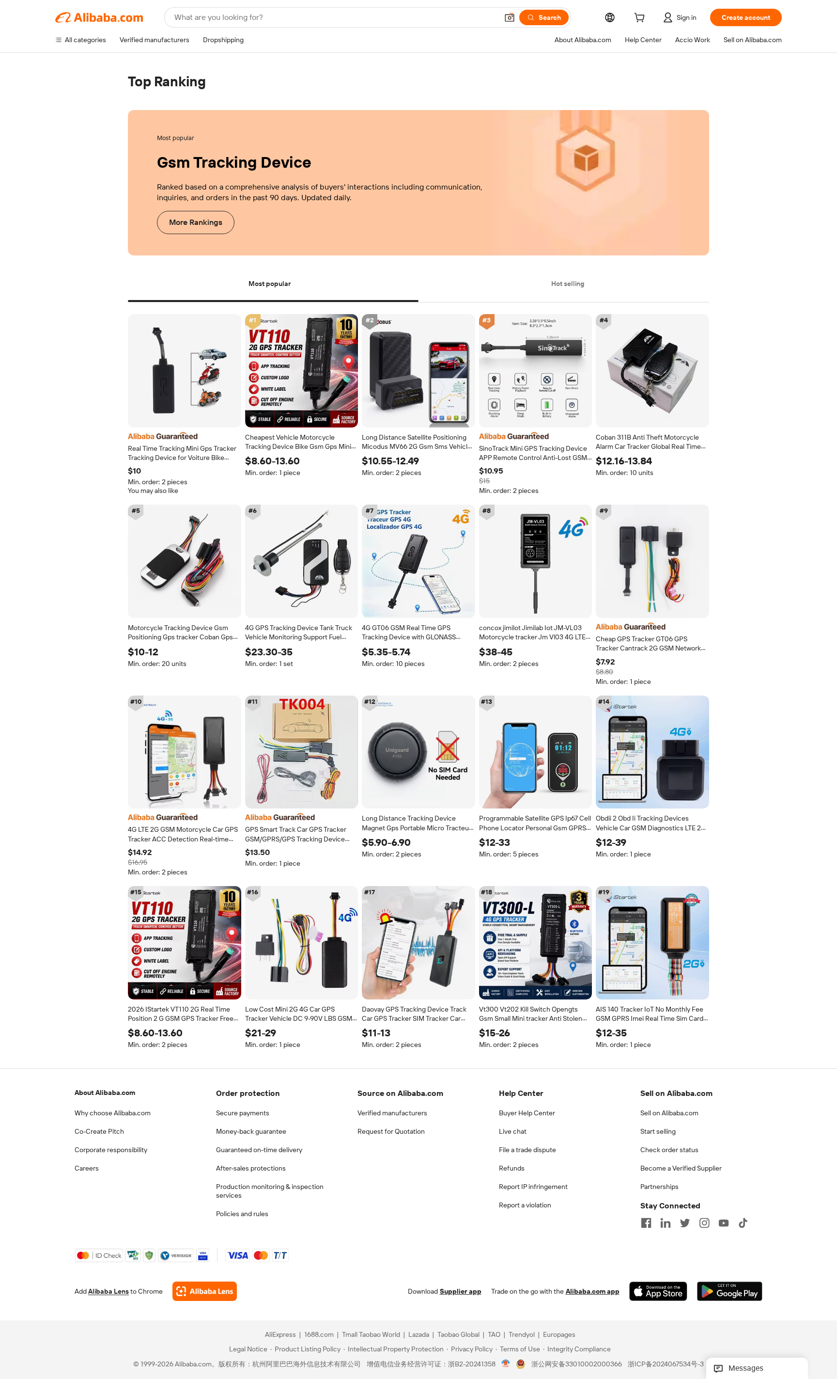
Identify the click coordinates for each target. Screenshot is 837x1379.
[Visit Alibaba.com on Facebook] (646, 1223)
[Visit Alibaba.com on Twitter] (685, 1223)
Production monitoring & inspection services (270, 1191)
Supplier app (460, 1292)
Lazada (418, 1335)
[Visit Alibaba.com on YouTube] (723, 1223)
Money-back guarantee (251, 1131)
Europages (559, 1335)
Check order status (669, 1150)
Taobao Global (458, 1335)
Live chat (513, 1131)
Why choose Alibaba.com (113, 1113)
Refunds (512, 1168)
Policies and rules (242, 1214)
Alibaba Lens (108, 1292)
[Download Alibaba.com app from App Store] (658, 1291)
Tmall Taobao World (371, 1335)
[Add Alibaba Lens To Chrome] (204, 1291)
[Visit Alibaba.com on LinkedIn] (665, 1223)
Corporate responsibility (111, 1150)
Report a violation (525, 1205)
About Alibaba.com (105, 1092)
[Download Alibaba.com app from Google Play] (729, 1291)
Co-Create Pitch (99, 1131)
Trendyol (522, 1335)
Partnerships (659, 1186)
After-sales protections (251, 1168)
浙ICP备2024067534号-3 (666, 1364)
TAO (494, 1335)
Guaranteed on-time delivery (259, 1150)
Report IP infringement (533, 1186)
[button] (509, 17)
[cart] (641, 19)
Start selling (658, 1131)
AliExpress (280, 1335)
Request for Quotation (391, 1131)
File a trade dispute (527, 1150)
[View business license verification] (506, 1364)
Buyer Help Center (527, 1113)
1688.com (319, 1335)
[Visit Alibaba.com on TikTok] (743, 1223)
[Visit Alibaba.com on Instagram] (704, 1223)
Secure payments (242, 1113)
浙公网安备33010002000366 (576, 1364)
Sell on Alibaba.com (669, 1113)
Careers (87, 1168)
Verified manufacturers (392, 1113)
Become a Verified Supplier (681, 1168)
